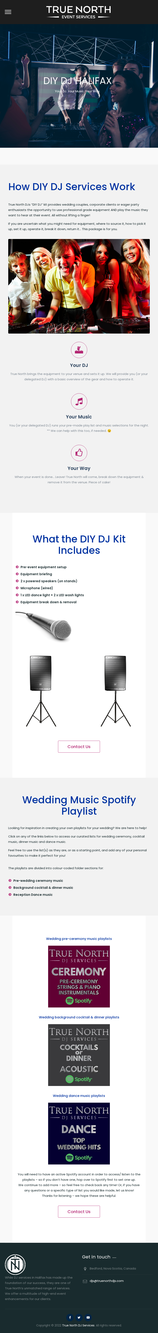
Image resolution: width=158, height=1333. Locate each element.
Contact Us (79, 747)
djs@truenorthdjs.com (107, 1281)
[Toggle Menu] (8, 12)
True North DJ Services (78, 1325)
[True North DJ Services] (78, 12)
